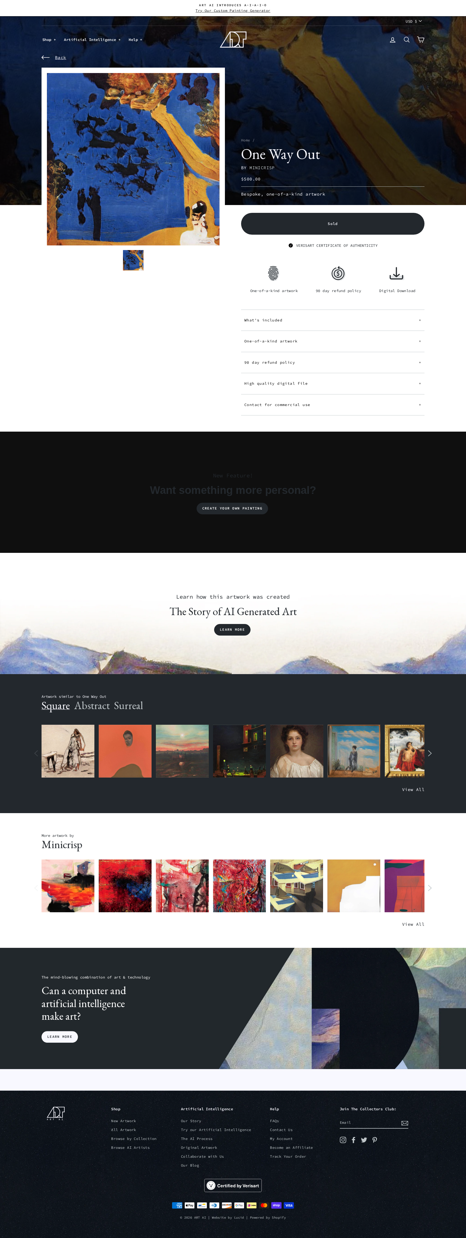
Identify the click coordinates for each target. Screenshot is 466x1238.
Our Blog (190, 1165)
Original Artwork (199, 1147)
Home (245, 140)
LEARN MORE (59, 1037)
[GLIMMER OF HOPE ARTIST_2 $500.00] (239, 751)
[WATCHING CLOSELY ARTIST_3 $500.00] (125, 751)
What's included (332, 320)
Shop (48, 39)
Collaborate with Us (202, 1156)
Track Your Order (288, 1156)
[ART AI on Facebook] (353, 1140)
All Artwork (123, 1130)
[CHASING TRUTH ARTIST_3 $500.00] (125, 886)
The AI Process (197, 1138)
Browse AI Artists (130, 1147)
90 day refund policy (332, 362)
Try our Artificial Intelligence (216, 1130)
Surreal (128, 705)
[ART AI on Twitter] (364, 1140)
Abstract (92, 705)
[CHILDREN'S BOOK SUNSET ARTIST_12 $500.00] (182, 751)
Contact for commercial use (332, 404)
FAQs (274, 1121)
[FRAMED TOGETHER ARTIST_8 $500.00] (411, 751)
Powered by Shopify (268, 1217)
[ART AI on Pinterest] (374, 1140)
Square (56, 705)
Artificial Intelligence (91, 39)
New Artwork (123, 1121)
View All (413, 789)
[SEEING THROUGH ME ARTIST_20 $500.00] (296, 751)
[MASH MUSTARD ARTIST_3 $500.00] (353, 886)
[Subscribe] (404, 1122)
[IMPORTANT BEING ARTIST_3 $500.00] (354, 751)
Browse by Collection (133, 1138)
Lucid (239, 1217)
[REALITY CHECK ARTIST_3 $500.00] (296, 886)
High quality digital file (332, 383)
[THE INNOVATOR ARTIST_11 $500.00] (68, 751)
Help (134, 39)
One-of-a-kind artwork (332, 341)
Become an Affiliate (291, 1147)
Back (60, 57)
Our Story (191, 1121)
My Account (281, 1138)
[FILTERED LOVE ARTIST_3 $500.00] (68, 886)
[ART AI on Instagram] (343, 1140)
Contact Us (281, 1130)
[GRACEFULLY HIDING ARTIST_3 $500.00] (182, 886)
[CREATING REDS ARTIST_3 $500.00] (411, 886)
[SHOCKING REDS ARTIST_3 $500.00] (239, 886)
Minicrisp (262, 167)
